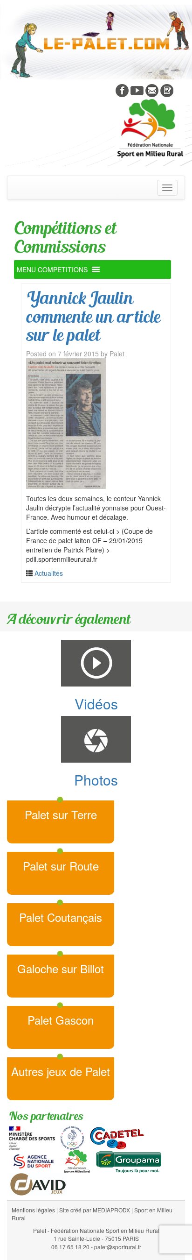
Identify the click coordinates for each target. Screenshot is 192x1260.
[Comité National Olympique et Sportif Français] (72, 1137)
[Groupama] (128, 1160)
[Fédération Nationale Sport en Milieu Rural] (77, 1160)
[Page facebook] (122, 89)
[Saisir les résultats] (166, 89)
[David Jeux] (38, 1183)
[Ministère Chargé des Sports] (32, 1137)
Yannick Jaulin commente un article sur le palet (93, 316)
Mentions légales (33, 1210)
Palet (117, 353)
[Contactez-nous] (151, 89)
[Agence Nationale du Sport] (33, 1160)
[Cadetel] (116, 1137)
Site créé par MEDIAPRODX (94, 1210)
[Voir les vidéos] (137, 89)
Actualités (48, 573)
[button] (52, 269)
